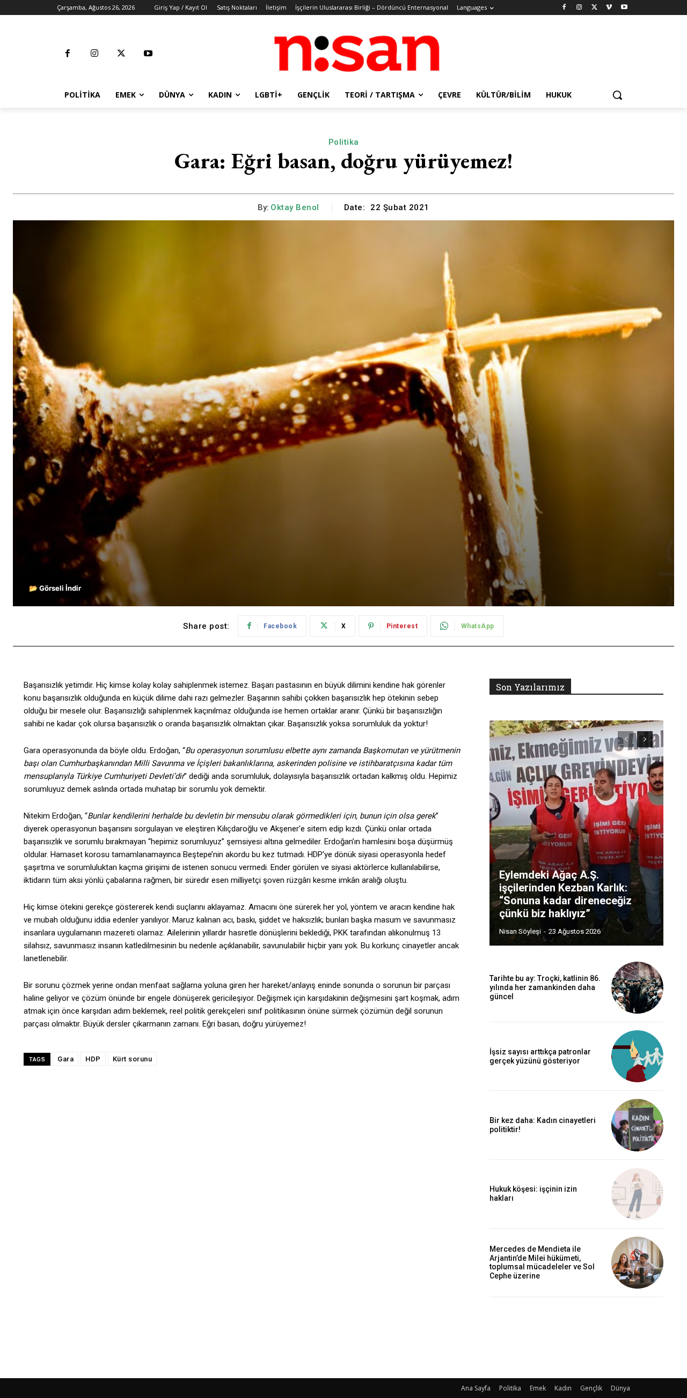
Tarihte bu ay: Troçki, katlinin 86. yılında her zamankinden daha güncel (545, 987)
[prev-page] (625, 739)
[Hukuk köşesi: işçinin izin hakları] (637, 1194)
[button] (617, 95)
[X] (594, 8)
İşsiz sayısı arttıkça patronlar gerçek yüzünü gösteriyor (540, 1056)
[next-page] (645, 739)
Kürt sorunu (132, 1059)
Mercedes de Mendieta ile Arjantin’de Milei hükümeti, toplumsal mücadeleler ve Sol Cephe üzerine (542, 1262)
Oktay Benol (295, 207)
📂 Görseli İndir (55, 588)
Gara (65, 1059)
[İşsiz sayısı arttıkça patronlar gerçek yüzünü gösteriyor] (637, 1056)
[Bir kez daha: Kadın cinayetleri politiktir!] (637, 1125)
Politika (343, 142)
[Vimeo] (609, 8)
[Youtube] (624, 8)
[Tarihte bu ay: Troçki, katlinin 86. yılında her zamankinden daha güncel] (637, 988)
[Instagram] (579, 8)
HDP (93, 1059)
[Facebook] (564, 8)
